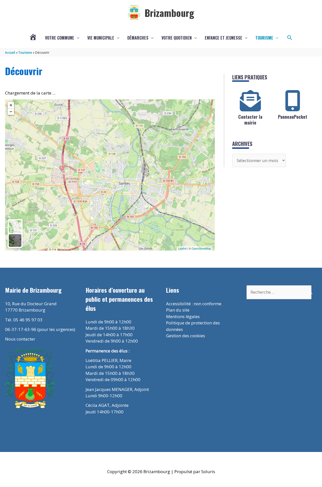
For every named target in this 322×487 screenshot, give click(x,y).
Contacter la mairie (250, 119)
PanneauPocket (292, 116)
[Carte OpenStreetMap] (15, 226)
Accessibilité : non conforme (193, 304)
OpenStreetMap (201, 248)
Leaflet (182, 248)
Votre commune (59, 38)
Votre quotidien (177, 38)
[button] (290, 38)
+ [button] (11, 105)
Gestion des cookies (185, 336)
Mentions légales (183, 316)
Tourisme (264, 38)
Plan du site (177, 310)
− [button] (11, 111)
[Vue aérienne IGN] (15, 240)
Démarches (137, 38)
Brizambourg (169, 13)
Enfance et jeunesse (223, 38)
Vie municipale (100, 38)
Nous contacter (20, 339)
